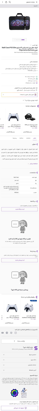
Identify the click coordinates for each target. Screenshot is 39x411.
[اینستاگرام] (16, 333)
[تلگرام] (7, 333)
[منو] (2, 2)
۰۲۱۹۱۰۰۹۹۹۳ (30, 349)
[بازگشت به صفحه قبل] (36, 2)
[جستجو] (10, 2)
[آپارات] (11, 333)
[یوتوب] (2, 333)
